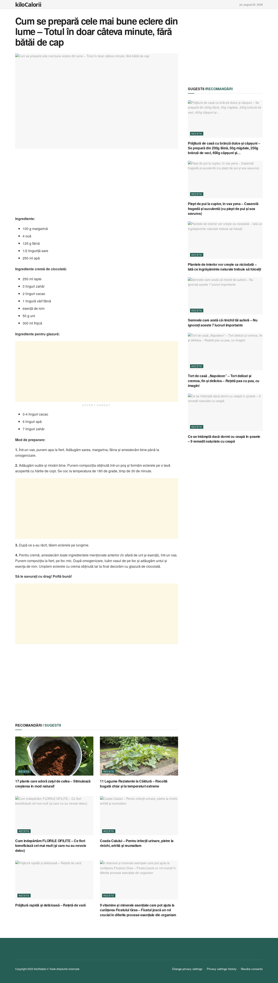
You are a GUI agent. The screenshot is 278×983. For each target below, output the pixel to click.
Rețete (24, 771)
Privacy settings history (222, 969)
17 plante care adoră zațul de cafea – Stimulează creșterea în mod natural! (53, 783)
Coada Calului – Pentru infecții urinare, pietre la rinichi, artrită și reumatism (137, 843)
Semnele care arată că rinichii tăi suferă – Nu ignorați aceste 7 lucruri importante (222, 322)
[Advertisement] (96, 185)
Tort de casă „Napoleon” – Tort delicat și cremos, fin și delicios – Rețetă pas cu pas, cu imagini (223, 380)
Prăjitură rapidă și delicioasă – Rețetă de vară (50, 905)
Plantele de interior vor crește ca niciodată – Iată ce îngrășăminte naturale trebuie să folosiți (224, 267)
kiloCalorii (28, 4)
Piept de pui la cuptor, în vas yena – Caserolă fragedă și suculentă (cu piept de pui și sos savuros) (223, 208)
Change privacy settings (187, 969)
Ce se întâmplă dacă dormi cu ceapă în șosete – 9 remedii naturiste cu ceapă (224, 439)
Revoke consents (252, 969)
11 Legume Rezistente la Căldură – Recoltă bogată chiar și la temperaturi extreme (133, 783)
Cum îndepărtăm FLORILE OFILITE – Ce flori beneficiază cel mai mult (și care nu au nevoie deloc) (50, 845)
